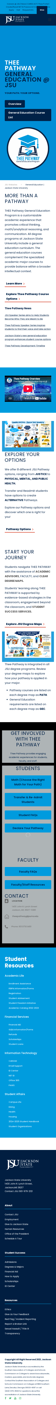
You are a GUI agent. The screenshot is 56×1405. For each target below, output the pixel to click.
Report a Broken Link (16, 1323)
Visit (18, 10)
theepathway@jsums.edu (25, 916)
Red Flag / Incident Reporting (20, 1319)
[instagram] (20, 1398)
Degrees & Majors (14, 1266)
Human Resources (14, 1229)
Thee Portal (43, 4)
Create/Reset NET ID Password (19, 7)
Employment (12, 1219)
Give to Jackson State (16, 1224)
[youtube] (15, 1398)
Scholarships (11, 1281)
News (23, 4)
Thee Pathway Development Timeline (25, 345)
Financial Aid (11, 1271)
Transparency (12, 1333)
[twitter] (10, 1398)
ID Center (10, 1286)
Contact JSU (11, 1214)
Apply (11, 10)
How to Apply (12, 1276)
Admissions (11, 1262)
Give (42, 10)
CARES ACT (32, 4)
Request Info (28, 10)
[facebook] (5, 1398)
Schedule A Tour (13, 1238)
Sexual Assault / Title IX (17, 1328)
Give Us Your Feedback (17, 1314)
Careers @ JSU (13, 4)
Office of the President (17, 1233)
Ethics (8, 1309)
